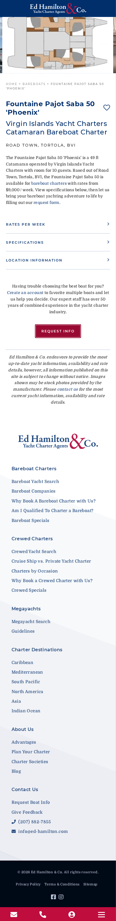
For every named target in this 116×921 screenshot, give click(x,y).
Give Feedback (27, 812)
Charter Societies (30, 761)
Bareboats (34, 84)
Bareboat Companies (34, 491)
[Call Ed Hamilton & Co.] (43, 915)
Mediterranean (27, 672)
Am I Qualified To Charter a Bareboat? (52, 510)
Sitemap (90, 884)
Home (11, 84)
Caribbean (23, 662)
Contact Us (25, 789)
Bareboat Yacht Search (35, 481)
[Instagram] (62, 898)
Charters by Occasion (35, 571)
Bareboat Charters (34, 468)
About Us (23, 729)
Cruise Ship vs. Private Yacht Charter (51, 561)
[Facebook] (54, 898)
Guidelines (23, 631)
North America (27, 691)
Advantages (24, 742)
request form (46, 202)
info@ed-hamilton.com (42, 831)
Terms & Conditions (61, 884)
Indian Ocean (26, 710)
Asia (16, 701)
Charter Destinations (37, 649)
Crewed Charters (32, 538)
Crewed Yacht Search (34, 551)
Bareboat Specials (31, 520)
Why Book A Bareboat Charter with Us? (53, 501)
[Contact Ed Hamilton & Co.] (14, 915)
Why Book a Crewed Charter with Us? (52, 580)
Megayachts (26, 608)
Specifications (25, 242)
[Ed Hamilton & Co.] (58, 8)
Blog (16, 771)
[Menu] (101, 914)
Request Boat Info (31, 802)
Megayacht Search (31, 621)
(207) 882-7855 (34, 821)
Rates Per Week (25, 224)
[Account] (72, 915)
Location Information (34, 260)
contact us (67, 389)
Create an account (25, 292)
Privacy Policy (28, 884)
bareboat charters (49, 183)
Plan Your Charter (31, 751)
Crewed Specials (29, 590)
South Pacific (26, 681)
